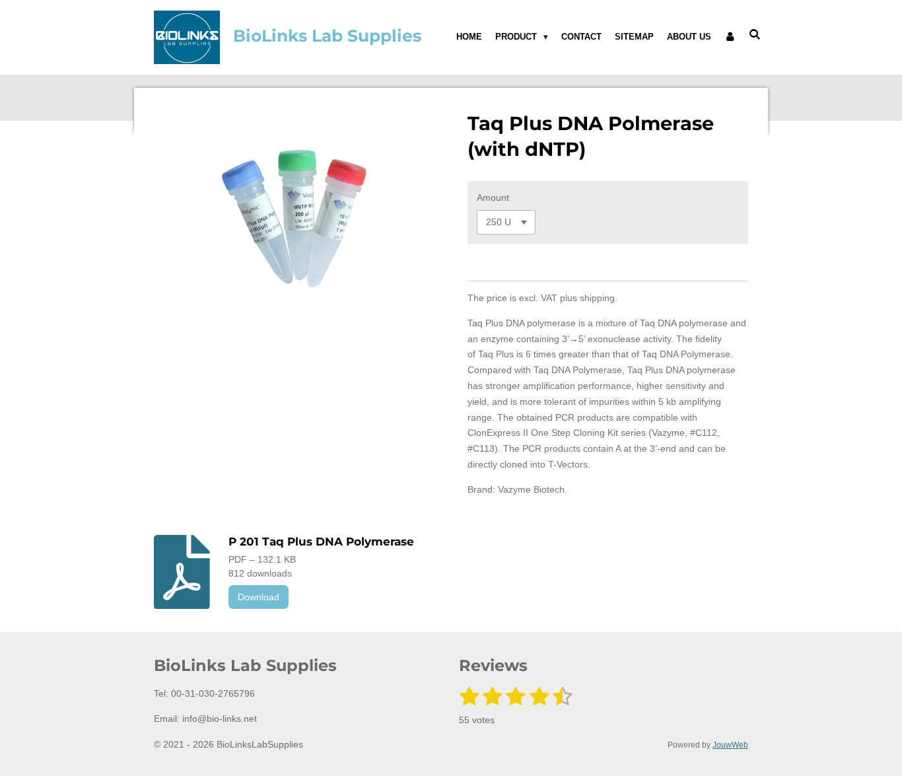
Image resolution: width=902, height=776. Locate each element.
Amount (493, 197)
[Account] (730, 37)
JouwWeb (730, 744)
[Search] (755, 34)
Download (258, 597)
